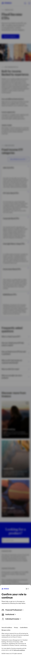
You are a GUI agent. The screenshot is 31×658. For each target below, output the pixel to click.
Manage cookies (6, 630)
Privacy (16, 627)
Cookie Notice (24, 627)
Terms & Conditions (7, 627)
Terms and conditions (19, 650)
